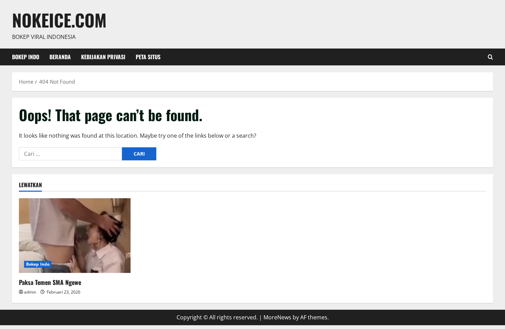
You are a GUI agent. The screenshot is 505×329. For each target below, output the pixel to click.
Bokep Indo (25, 57)
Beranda (60, 57)
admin (30, 292)
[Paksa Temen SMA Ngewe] (75, 235)
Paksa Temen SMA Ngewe (50, 282)
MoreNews (277, 317)
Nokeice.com (59, 19)
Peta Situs (148, 57)
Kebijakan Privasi (103, 57)
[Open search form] (490, 57)
